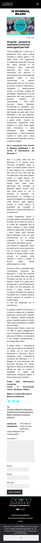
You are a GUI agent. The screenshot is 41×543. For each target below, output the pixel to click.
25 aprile (10, 409)
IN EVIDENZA (20, 11)
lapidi (21, 412)
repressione (17, 415)
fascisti (16, 412)
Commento (12, 438)
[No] (38, 533)
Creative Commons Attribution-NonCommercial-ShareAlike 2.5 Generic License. (20, 518)
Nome (10, 466)
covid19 (10, 412)
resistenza (26, 415)
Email (9, 474)
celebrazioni (27, 409)
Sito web (10, 483)
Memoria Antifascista (19, 148)
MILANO (20, 14)
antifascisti (18, 409)
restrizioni (10, 417)
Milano (9, 415)
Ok (21, 538)
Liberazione (28, 412)
